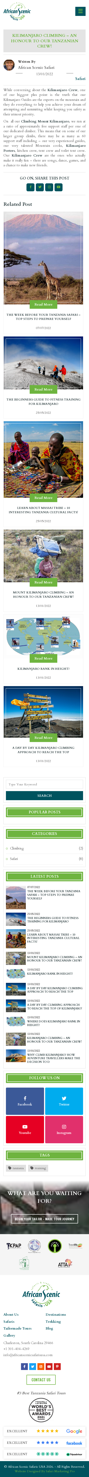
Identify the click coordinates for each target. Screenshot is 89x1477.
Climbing (17, 848)
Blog (49, 1328)
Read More (43, 304)
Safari (14, 859)
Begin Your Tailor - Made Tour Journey (44, 1218)
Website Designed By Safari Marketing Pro (45, 1471)
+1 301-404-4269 (16, 1349)
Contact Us (41, 1379)
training (40, 1168)
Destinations (56, 1314)
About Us (10, 1314)
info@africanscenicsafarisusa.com (27, 1355)
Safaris (8, 1321)
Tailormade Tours (17, 1328)
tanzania (18, 1168)
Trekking (53, 1321)
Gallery (9, 1335)
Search (44, 796)
